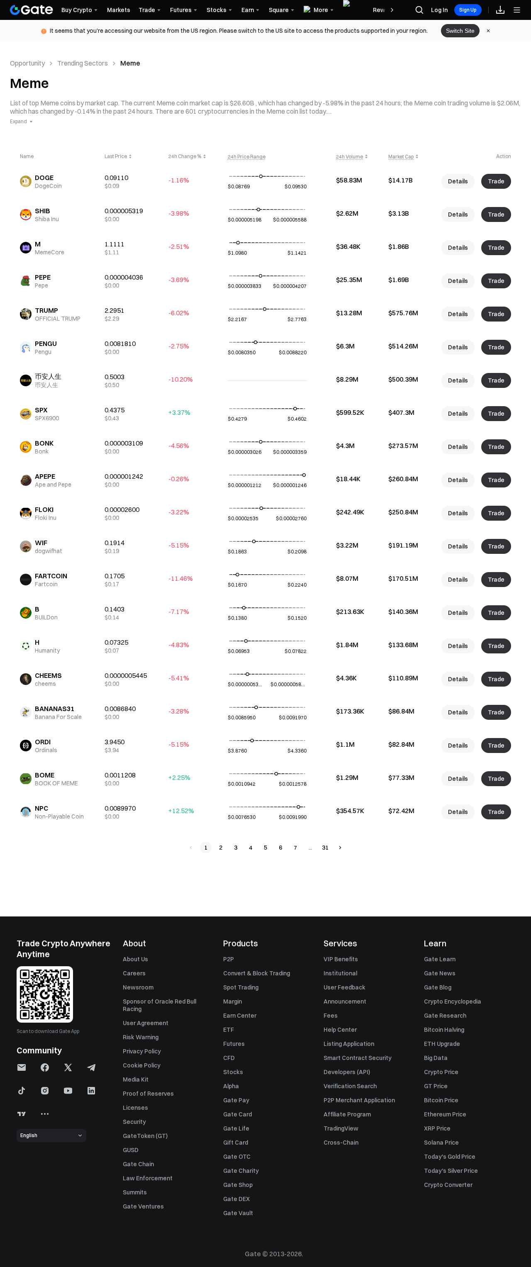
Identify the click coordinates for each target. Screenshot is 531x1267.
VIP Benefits (341, 959)
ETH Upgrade (442, 1044)
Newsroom (138, 987)
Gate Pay (236, 1100)
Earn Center (239, 1015)
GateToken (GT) (145, 1136)
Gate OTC (237, 1156)
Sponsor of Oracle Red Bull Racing (159, 1005)
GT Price (436, 1086)
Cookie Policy (142, 1065)
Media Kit (136, 1079)
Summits (135, 1192)
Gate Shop (238, 1185)
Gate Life (236, 1128)
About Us (135, 959)
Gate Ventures (143, 1206)
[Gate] (31, 10)
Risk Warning (140, 1037)
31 (325, 847)
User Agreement (145, 1023)
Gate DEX (236, 1199)
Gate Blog (437, 987)
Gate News (439, 973)
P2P (228, 959)
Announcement (345, 1001)
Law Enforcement (148, 1178)
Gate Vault (238, 1213)
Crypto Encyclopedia (452, 1001)
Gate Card (237, 1114)
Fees (331, 1015)
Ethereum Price (445, 1114)
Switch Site (460, 30)
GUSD (131, 1150)
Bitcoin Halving (444, 1029)
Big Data (436, 1058)
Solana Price (441, 1142)
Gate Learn (439, 959)
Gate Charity (241, 1170)
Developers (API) (347, 1072)
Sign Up (468, 10)
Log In (439, 10)
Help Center (340, 1029)
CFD (229, 1058)
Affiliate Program (347, 1114)
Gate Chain (138, 1164)
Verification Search (350, 1086)
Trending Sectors (82, 63)
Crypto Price (441, 1072)
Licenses (135, 1107)
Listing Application (349, 1044)
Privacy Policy (142, 1051)
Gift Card (235, 1142)
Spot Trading (240, 987)
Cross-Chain (341, 1142)
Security (134, 1122)
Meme (130, 63)
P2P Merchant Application (359, 1100)
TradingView (341, 1128)
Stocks (233, 1072)
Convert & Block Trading (256, 973)
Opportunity (27, 63)
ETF (228, 1029)
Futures (234, 1044)
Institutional (340, 973)
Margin (232, 1001)
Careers (134, 973)
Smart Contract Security (358, 1058)
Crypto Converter (448, 1185)
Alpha (231, 1086)
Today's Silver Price (451, 1170)
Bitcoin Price (441, 1100)
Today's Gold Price (449, 1156)
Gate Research (445, 1015)
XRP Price (437, 1128)
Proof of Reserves (148, 1093)
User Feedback (344, 987)
